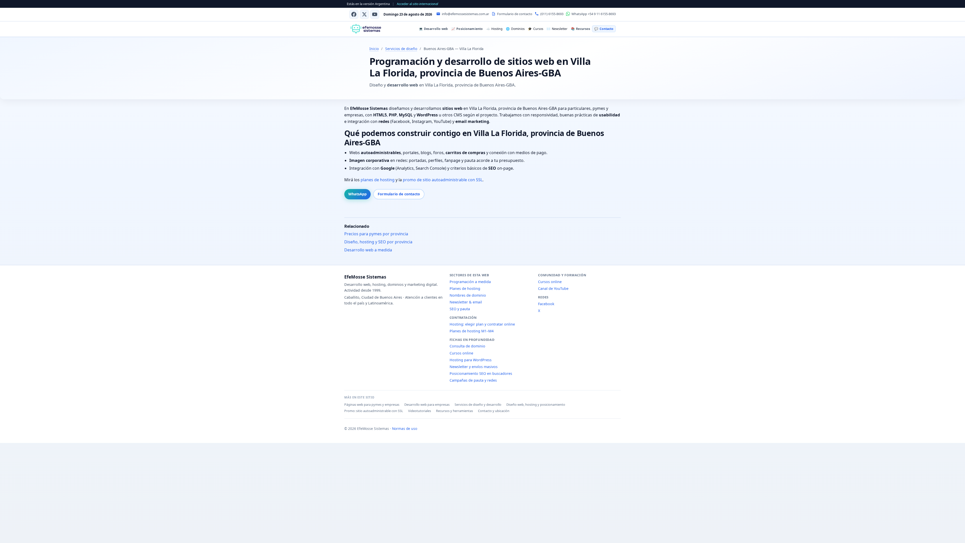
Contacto (603, 29)
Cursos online (461, 353)
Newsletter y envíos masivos (474, 366)
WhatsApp (357, 194)
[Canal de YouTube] (374, 14)
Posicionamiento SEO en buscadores (481, 373)
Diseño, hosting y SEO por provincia (378, 242)
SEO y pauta (460, 308)
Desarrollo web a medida (368, 250)
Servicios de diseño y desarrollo (478, 404)
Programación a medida (470, 281)
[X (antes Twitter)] (364, 14)
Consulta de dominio (467, 346)
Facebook (546, 303)
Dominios (515, 29)
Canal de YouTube (553, 288)
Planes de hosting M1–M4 (472, 331)
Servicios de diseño (401, 48)
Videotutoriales (419, 411)
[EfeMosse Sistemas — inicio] (365, 28)
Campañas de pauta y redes (473, 380)
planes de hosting (378, 180)
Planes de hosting (465, 288)
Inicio (374, 48)
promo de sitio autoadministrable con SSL (442, 180)
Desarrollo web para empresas (427, 404)
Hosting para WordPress (471, 359)
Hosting (494, 29)
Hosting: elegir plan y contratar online (482, 324)
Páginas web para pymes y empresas (371, 404)
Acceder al (417, 4)
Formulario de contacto (399, 194)
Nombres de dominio (468, 295)
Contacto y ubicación (493, 411)
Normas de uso (404, 428)
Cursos (535, 29)
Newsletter (557, 29)
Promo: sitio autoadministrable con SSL (373, 411)
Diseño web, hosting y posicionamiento (535, 404)
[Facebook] (353, 14)
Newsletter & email (466, 302)
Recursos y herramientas (454, 411)
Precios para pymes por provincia (376, 234)
